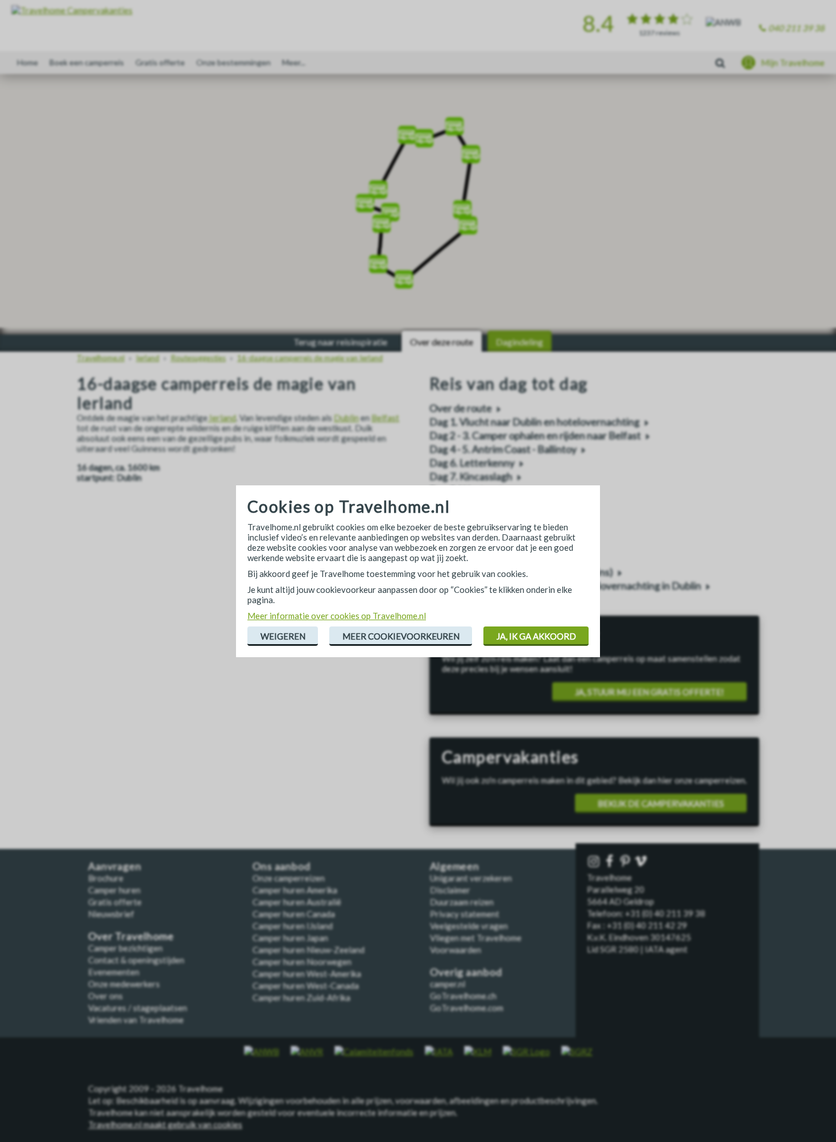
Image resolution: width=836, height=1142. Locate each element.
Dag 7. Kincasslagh (470, 477)
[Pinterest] (626, 862)
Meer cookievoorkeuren (401, 636)
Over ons (105, 996)
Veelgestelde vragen (469, 926)
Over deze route (441, 341)
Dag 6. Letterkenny (472, 463)
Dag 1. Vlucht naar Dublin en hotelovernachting (534, 422)
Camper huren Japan (290, 938)
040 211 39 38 (796, 28)
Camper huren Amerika (295, 890)
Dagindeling (519, 341)
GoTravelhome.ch (463, 996)
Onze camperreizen (289, 878)
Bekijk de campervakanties (661, 803)
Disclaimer (450, 890)
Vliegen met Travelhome (476, 938)
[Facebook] (611, 862)
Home (27, 62)
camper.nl (447, 984)
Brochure (105, 878)
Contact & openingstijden (136, 960)
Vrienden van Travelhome (136, 1020)
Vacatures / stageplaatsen (137, 1008)
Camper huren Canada (294, 914)
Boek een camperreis (86, 62)
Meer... (293, 62)
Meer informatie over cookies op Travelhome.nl (336, 616)
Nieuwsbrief (111, 914)
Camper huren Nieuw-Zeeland (309, 950)
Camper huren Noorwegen (302, 962)
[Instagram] (595, 862)
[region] (418, 205)
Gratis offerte (160, 62)
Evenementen (113, 972)
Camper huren (114, 890)
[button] (462, 205)
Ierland (222, 418)
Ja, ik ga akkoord (536, 636)
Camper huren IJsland (293, 926)
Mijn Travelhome (793, 62)
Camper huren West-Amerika (307, 973)
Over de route (460, 408)
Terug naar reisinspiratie (340, 341)
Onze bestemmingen (233, 62)
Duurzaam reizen (462, 902)
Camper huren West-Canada (306, 985)
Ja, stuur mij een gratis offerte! (649, 692)
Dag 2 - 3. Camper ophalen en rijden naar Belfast (535, 436)
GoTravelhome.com (466, 1008)
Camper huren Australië (297, 902)
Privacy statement (464, 914)
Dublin (346, 418)
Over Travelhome (131, 936)
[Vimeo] (642, 862)
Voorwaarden (455, 950)
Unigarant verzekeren (471, 878)
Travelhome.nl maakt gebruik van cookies (165, 1124)
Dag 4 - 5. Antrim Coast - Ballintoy (503, 449)
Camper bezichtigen (125, 948)
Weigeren (282, 636)
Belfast (385, 418)
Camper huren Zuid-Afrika (301, 997)
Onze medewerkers (124, 984)
